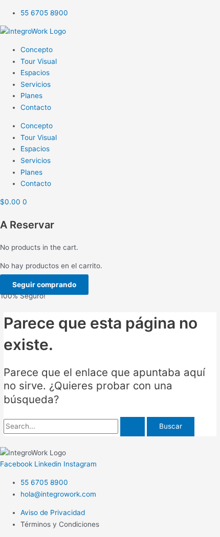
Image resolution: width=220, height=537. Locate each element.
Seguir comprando (44, 285)
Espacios (35, 72)
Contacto (35, 107)
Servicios (35, 84)
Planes (31, 95)
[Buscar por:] (75, 426)
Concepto (36, 49)
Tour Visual (38, 61)
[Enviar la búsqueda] (132, 426)
